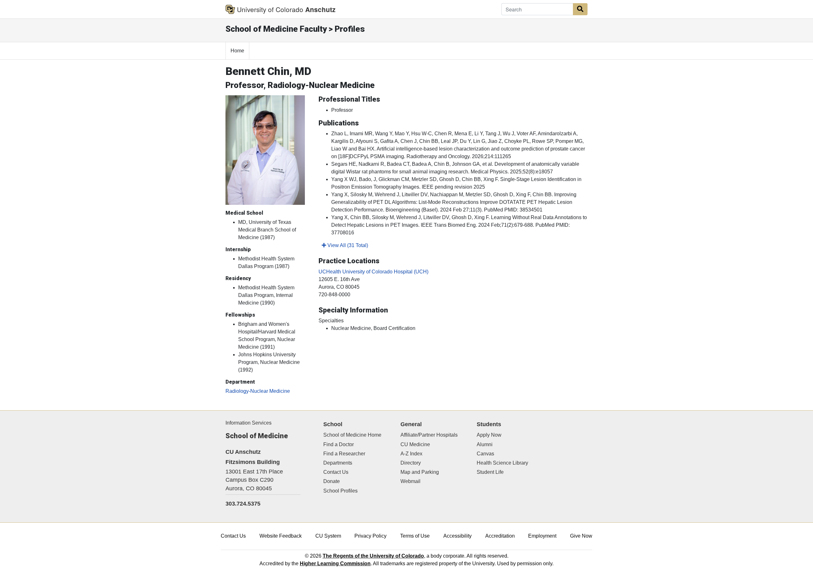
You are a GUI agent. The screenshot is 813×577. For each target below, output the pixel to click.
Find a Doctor (338, 444)
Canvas (485, 453)
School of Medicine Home (352, 435)
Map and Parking (419, 472)
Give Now (581, 536)
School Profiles (340, 490)
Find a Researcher (344, 453)
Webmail (410, 481)
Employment (542, 536)
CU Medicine (415, 444)
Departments (337, 463)
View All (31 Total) (347, 245)
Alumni (485, 444)
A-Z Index (411, 453)
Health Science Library (502, 463)
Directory (410, 463)
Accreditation (500, 536)
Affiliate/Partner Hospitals (429, 435)
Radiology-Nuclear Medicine (257, 391)
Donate (331, 481)
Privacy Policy (370, 536)
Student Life (490, 472)
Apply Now (489, 435)
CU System (328, 536)
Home (237, 50)
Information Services (248, 423)
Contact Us (335, 472)
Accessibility (457, 536)
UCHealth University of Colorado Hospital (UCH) (373, 271)
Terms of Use (415, 536)
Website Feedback (280, 536)
